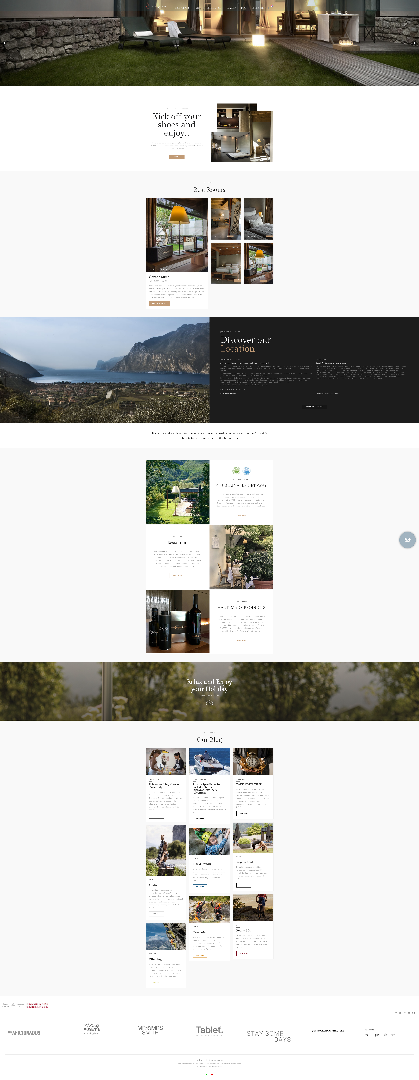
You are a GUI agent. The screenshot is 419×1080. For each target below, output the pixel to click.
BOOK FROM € (159, 303)
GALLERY (231, 8)
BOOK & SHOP (259, 8)
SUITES (198, 8)
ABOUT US (177, 157)
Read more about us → (229, 393)
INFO (243, 8)
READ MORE (177, 575)
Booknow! (407, 540)
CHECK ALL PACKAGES (314, 407)
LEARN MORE (241, 515)
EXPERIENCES (214, 8)
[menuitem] (272, 6)
